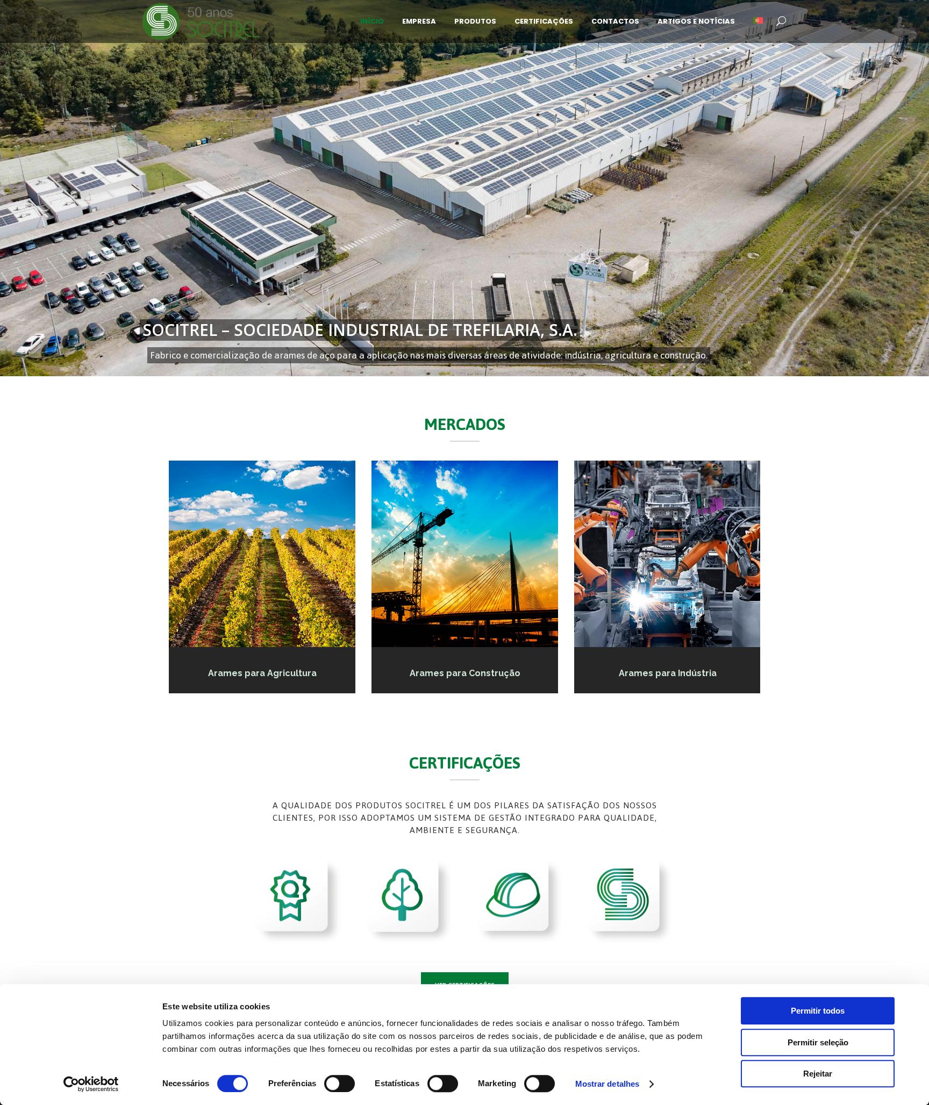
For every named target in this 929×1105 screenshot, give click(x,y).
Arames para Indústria (667, 673)
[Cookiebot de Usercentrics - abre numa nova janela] (91, 1084)
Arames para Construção (464, 673)
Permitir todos (818, 1010)
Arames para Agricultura (262, 673)
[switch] (339, 1083)
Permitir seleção (818, 1042)
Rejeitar (817, 1073)
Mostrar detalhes (607, 1083)
